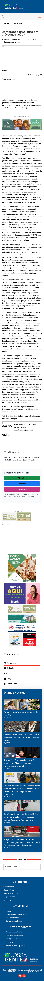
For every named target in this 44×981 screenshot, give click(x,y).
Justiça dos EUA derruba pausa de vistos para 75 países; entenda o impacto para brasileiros (19, 763)
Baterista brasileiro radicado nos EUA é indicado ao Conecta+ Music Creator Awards (21, 737)
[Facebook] (20, 976)
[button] (40, 17)
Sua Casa (19, 24)
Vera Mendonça (11, 452)
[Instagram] (24, 976)
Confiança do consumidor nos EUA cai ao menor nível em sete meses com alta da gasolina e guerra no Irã (21, 817)
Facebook (22, 484)
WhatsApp (22, 478)
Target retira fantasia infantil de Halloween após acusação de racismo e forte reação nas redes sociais (22, 842)
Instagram (22, 489)
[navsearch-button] (4, 17)
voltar (4, 71)
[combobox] (22, 867)
